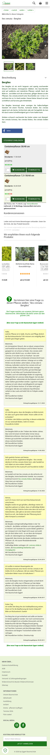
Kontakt (5, 675)
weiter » (22, 10)
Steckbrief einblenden (13, 140)
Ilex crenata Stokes (25, 479)
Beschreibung (9, 77)
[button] (12, 131)
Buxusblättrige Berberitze (22, 548)
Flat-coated (7, 714)
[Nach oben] (43, 751)
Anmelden (15, 230)
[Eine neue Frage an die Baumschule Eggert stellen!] (25, 323)
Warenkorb (19, 170)
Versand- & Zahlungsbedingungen (14, 678)
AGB (3, 669)
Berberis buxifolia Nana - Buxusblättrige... (25, 265)
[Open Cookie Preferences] (5, 750)
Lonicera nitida (34, 545)
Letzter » (31, 10)
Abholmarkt (7, 698)
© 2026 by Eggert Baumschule (25, 752)
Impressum (6, 672)
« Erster (6, 10)
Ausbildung (7, 701)
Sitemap (5, 685)
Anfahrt (6, 705)
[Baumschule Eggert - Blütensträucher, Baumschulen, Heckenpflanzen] (5, 3)
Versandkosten (32, 204)
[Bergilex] (25, 41)
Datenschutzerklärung (10, 665)
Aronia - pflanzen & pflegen (12, 708)
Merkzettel (35, 170)
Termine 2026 (8, 711)
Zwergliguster (10, 550)
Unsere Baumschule (10, 695)
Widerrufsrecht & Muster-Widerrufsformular (18, 682)
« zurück (14, 10)
